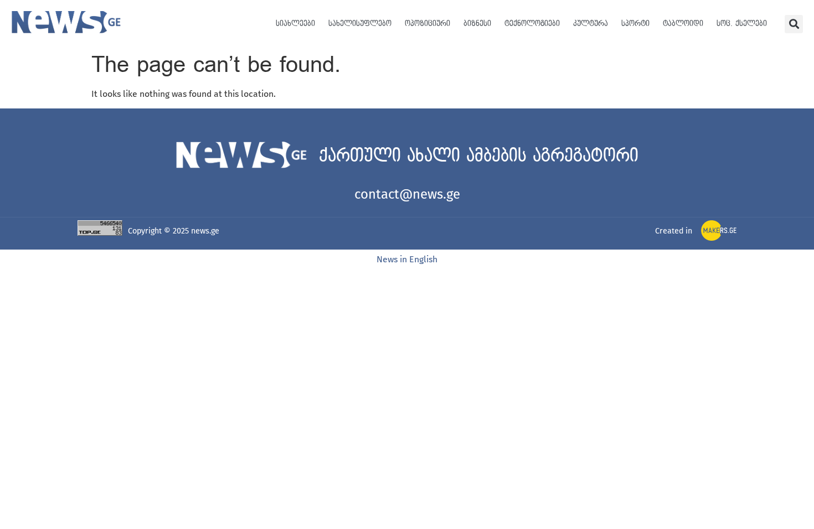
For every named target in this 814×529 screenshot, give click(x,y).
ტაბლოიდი (683, 23)
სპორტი (635, 23)
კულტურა (590, 23)
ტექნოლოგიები (532, 23)
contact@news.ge (407, 194)
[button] (794, 24)
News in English (407, 259)
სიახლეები (295, 23)
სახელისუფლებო (359, 23)
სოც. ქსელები (742, 23)
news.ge (205, 231)
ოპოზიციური (427, 23)
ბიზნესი (477, 23)
